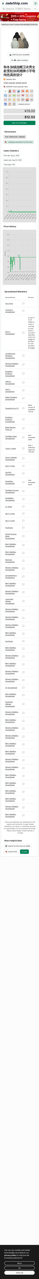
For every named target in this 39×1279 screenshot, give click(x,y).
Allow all (19, 1273)
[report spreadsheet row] (23, 303)
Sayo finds (9, 303)
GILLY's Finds (10, 466)
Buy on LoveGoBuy (19, 123)
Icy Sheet (8, 507)
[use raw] (14, 104)
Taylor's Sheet (10, 448)
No (19, 1268)
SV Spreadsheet (11, 688)
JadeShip (4, 24)
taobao (17, 24)
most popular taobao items (15, 83)
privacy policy (10, 1255)
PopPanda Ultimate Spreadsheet (10, 704)
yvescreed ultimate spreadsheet (9, 601)
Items (11, 24)
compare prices (24, 104)
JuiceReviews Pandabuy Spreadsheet (10, 356)
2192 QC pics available (20, 55)
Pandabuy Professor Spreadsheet (10, 374)
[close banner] (2, 17)
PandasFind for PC (12, 408)
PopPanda (9, 528)
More (19, 1263)
